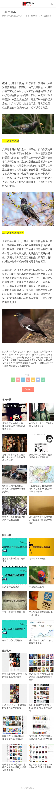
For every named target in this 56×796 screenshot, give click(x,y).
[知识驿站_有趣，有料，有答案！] (28, 3)
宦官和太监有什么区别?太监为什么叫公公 (41, 425)
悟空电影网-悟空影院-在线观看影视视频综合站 (14, 675)
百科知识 (47, 15)
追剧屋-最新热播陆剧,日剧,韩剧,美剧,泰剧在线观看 (40, 707)
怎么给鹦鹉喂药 (36, 586)
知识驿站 (13, 365)
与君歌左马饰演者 (37, 558)
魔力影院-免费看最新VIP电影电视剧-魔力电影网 (40, 766)
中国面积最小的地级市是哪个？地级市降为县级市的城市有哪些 (40, 488)
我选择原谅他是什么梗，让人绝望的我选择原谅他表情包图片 (13, 426)
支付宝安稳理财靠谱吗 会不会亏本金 (41, 613)
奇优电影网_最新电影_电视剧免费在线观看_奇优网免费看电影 (14, 767)
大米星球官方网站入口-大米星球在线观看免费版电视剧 (41, 676)
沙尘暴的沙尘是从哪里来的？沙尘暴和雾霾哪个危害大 (40, 519)
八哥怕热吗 (25, 365)
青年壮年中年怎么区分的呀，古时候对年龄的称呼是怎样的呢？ (13, 457)
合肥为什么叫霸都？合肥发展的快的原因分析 (40, 456)
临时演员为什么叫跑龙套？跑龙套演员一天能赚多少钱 (13, 488)
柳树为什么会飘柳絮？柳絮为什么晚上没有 (13, 518)
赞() (28, 389)
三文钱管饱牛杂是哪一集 (13, 611)
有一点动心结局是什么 (12, 640)
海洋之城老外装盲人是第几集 (13, 560)
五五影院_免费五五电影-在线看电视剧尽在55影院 (40, 737)
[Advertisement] (28, 50)
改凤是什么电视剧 (10, 586)
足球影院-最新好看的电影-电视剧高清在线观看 (14, 706)
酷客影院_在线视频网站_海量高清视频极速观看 (14, 737)
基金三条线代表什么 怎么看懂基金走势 (41, 642)
